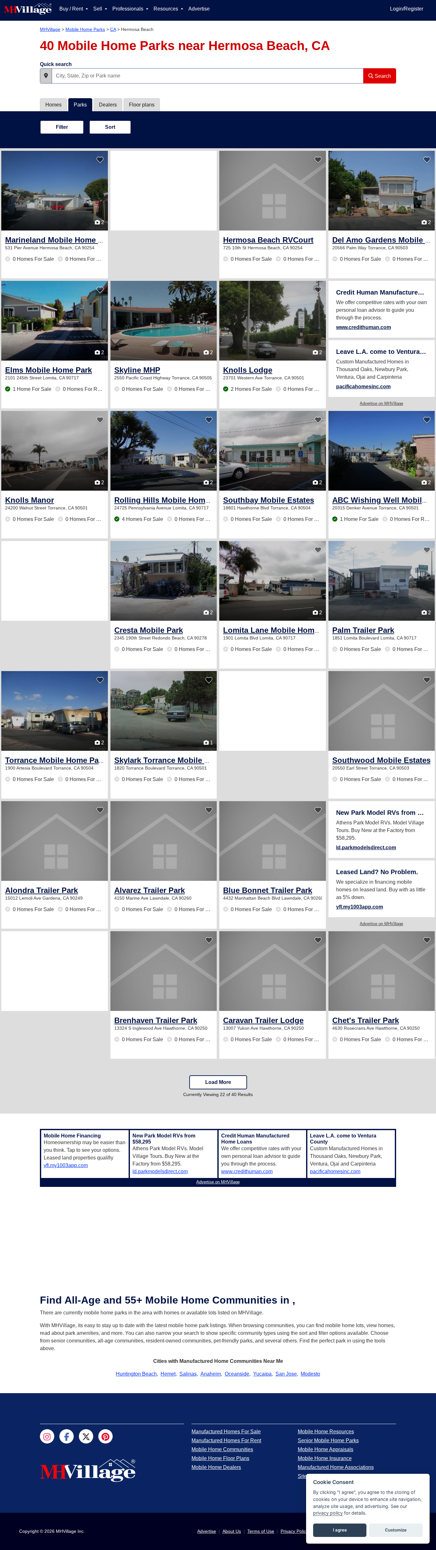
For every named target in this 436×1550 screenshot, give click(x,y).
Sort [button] (110, 127)
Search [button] (382, 76)
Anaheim (210, 1374)
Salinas (188, 1374)
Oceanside (237, 1374)
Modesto (310, 1374)
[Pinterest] (105, 1436)
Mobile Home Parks (85, 29)
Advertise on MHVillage (381, 403)
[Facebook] (66, 1436)
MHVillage (50, 29)
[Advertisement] (163, 190)
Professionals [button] (128, 8)
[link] (59, 240)
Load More (218, 1082)
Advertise (199, 8)
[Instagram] (47, 1436)
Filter (62, 127)
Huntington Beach (136, 1374)
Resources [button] (166, 8)
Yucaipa (262, 1374)
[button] (46, 76)
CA (113, 29)
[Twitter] (86, 1436)
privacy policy (328, 1513)
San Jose (286, 1374)
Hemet (168, 1374)
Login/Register (406, 8)
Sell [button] (98, 8)
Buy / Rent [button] (71, 8)
